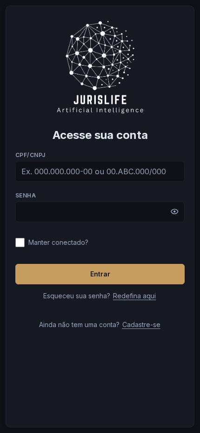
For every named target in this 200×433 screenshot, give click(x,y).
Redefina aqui (134, 296)
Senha (25, 195)
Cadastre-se (141, 324)
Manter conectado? (58, 242)
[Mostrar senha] (174, 211)
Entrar (100, 274)
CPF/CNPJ (30, 154)
